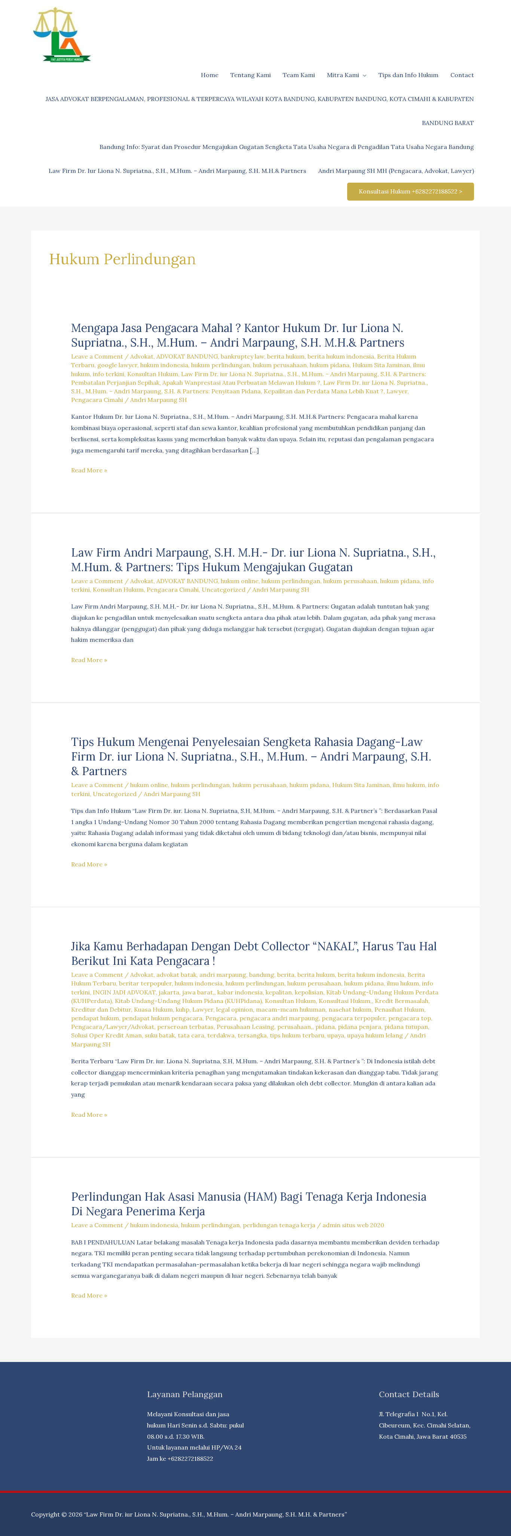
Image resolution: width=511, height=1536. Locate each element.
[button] (410, 192)
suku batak (160, 1035)
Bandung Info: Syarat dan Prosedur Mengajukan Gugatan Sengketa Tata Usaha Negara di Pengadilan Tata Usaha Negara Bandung (287, 146)
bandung (261, 974)
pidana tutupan (406, 1026)
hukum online (239, 581)
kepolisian (309, 992)
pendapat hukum (95, 1018)
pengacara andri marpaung (279, 1018)
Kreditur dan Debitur (101, 1009)
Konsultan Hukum (152, 374)
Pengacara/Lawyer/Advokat (112, 1026)
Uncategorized (223, 589)
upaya (335, 1035)
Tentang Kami (250, 75)
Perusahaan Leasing (245, 1026)
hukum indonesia (164, 365)
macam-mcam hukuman (290, 1009)
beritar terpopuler (145, 983)
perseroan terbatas (185, 1026)
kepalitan (279, 992)
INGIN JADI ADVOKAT (124, 992)
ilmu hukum (409, 785)
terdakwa (221, 1035)
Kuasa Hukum (153, 1009)
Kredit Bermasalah (401, 1001)
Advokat (141, 356)
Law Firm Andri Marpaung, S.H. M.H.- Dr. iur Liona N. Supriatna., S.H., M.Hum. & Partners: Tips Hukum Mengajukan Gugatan (253, 559)
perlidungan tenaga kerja (279, 1225)
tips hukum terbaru (297, 1035)
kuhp (182, 1009)
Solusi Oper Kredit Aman (106, 1035)
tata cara (191, 1035)
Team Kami (299, 75)
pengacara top (409, 1018)
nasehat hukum (349, 1009)
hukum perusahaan (280, 365)
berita (285, 974)
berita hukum (286, 356)
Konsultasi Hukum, (345, 1001)
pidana (325, 1026)
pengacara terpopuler (353, 1018)
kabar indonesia (240, 992)
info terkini (108, 374)
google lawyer (117, 365)
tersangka (252, 1035)
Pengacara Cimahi (97, 399)
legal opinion (234, 1009)
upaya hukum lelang (375, 1035)
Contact (462, 75)
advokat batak (176, 974)
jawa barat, (198, 992)
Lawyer (396, 391)
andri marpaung (222, 974)
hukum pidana (329, 365)
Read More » (89, 471)
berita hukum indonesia (340, 356)
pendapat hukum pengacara (162, 1018)
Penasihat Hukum (399, 1009)
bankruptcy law (242, 356)
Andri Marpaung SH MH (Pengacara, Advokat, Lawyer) (396, 170)
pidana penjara (359, 1026)
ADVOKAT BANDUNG (187, 356)
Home (209, 75)
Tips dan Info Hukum (408, 75)
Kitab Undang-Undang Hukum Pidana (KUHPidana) (188, 1001)
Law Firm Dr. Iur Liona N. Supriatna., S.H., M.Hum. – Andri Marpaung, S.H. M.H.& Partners (177, 170)
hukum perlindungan (220, 365)
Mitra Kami (343, 75)
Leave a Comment (97, 356)
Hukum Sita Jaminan (381, 365)
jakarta (169, 992)
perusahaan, (294, 1026)
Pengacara (220, 1018)
